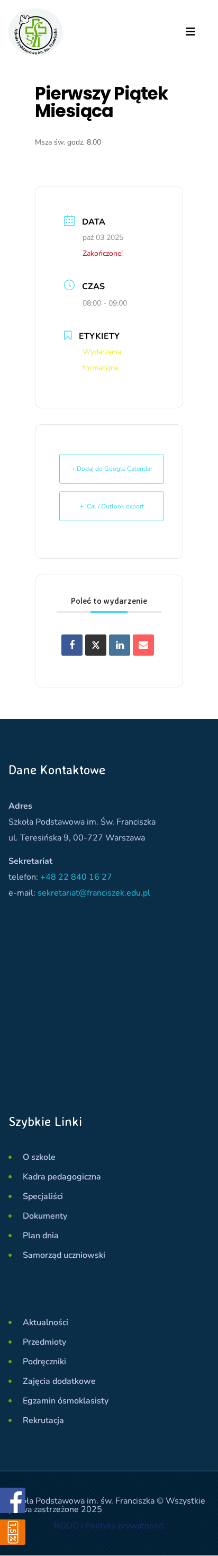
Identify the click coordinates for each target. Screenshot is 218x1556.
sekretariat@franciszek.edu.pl (94, 893)
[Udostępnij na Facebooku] (72, 645)
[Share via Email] (143, 645)
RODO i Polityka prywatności (109, 1526)
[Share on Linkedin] (119, 645)
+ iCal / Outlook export (112, 506)
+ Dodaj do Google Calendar (111, 468)
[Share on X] (95, 645)
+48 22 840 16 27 (76, 877)
